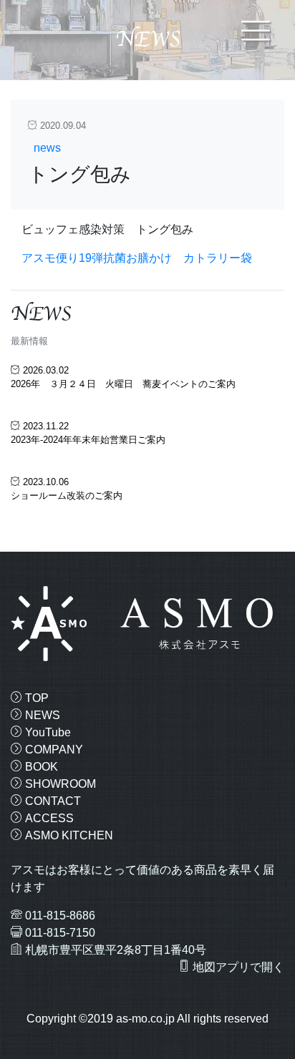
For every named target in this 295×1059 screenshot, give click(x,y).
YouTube (46, 732)
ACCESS (48, 818)
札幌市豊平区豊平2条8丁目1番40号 (115, 950)
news (47, 148)
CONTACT (51, 801)
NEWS (41, 715)
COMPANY (52, 749)
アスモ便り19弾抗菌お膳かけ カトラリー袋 (136, 258)
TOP (35, 698)
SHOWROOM (59, 784)
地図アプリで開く (237, 967)
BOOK (40, 767)
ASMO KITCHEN (67, 835)
